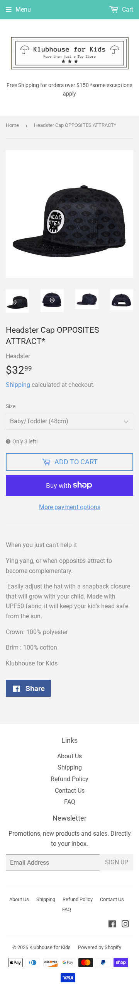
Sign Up (116, 862)
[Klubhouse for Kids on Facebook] (112, 925)
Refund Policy (69, 779)
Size (10, 406)
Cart (126, 9)
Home (12, 125)
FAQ (69, 802)
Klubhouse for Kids (50, 947)
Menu (23, 9)
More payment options (69, 507)
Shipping (18, 384)
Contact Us (70, 790)
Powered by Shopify (99, 947)
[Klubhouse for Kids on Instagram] (125, 925)
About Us (69, 756)
